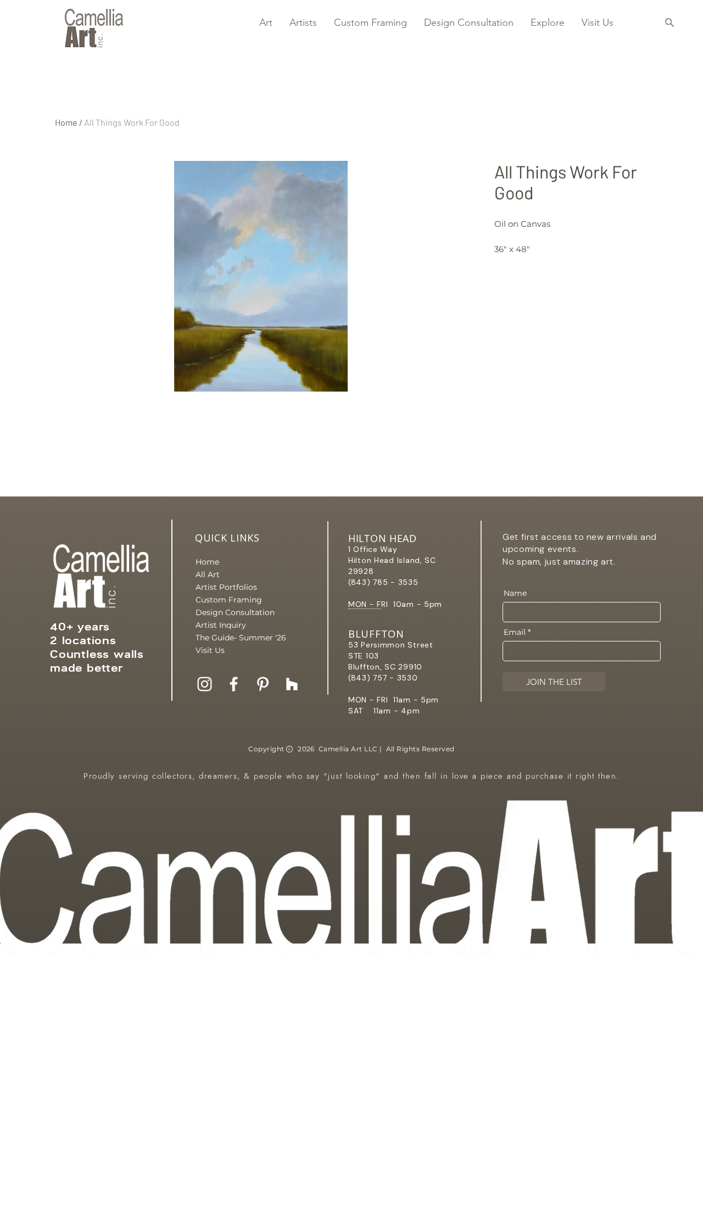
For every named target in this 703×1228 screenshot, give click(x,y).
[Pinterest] (262, 684)
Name (515, 593)
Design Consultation (234, 612)
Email (515, 632)
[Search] (669, 22)
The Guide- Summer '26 (234, 638)
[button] (265, 22)
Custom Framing (229, 600)
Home (66, 122)
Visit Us (210, 650)
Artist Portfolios (226, 587)
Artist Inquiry (221, 625)
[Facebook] (233, 684)
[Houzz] (292, 684)
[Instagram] (204, 684)
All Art (208, 574)
